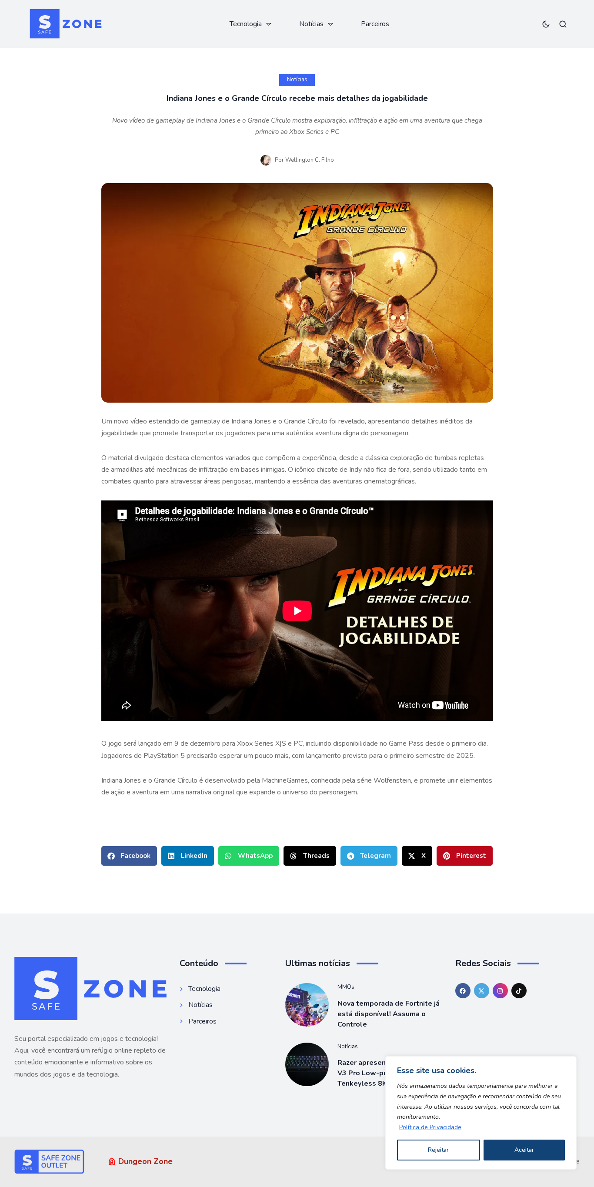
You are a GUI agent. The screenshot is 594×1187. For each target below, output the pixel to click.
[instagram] (500, 990)
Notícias (297, 79)
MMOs (345, 987)
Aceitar (524, 1150)
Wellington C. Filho (309, 160)
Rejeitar (438, 1150)
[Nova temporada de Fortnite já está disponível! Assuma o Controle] (307, 1005)
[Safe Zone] (65, 24)
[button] (129, 856)
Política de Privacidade (430, 1127)
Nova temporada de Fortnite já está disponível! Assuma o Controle (388, 1014)
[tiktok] (519, 990)
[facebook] (463, 990)
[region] (481, 1113)
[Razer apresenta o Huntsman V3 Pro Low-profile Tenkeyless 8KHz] (307, 1064)
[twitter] (481, 990)
